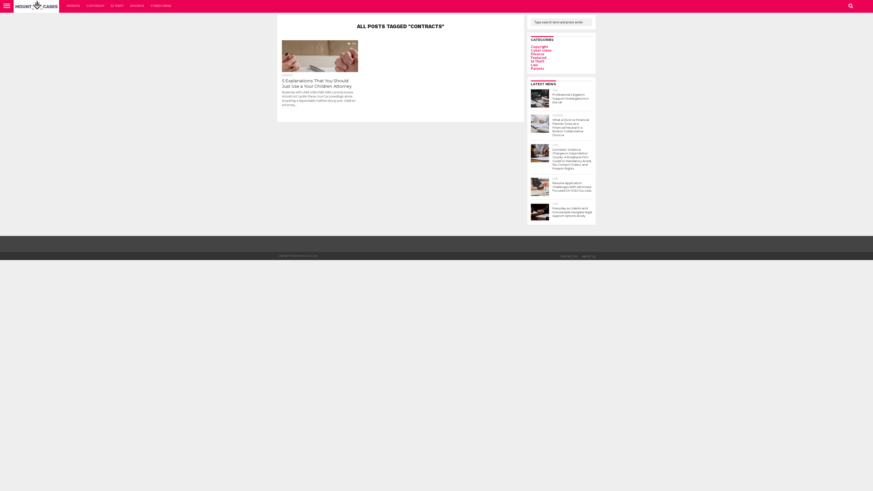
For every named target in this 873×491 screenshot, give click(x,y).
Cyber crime (161, 6)
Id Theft (117, 6)
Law (534, 65)
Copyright (95, 6)
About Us (589, 256)
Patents (73, 6)
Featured (538, 57)
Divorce (137, 6)
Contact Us (569, 256)
